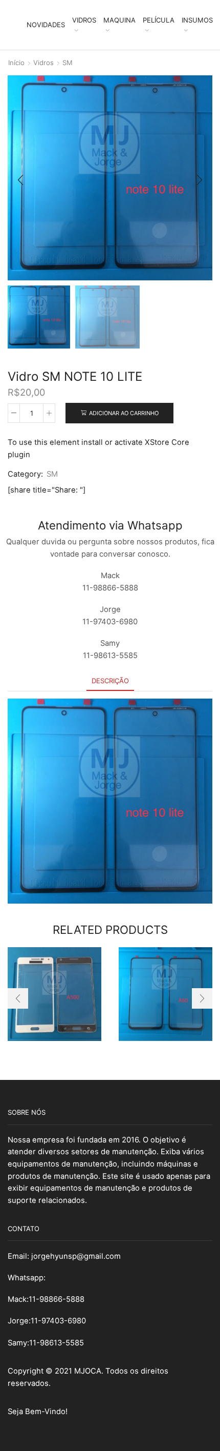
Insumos (197, 20)
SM (67, 62)
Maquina (119, 20)
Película (158, 20)
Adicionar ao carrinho (124, 413)
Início (16, 62)
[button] (20, 180)
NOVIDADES (46, 25)
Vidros (84, 20)
